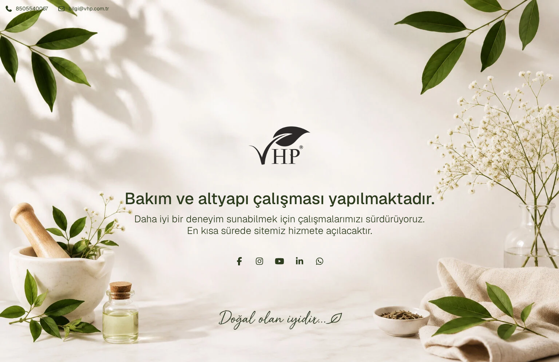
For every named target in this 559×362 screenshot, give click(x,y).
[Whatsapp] (319, 261)
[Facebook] (239, 261)
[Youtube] (279, 261)
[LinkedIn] (299, 261)
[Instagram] (259, 261)
